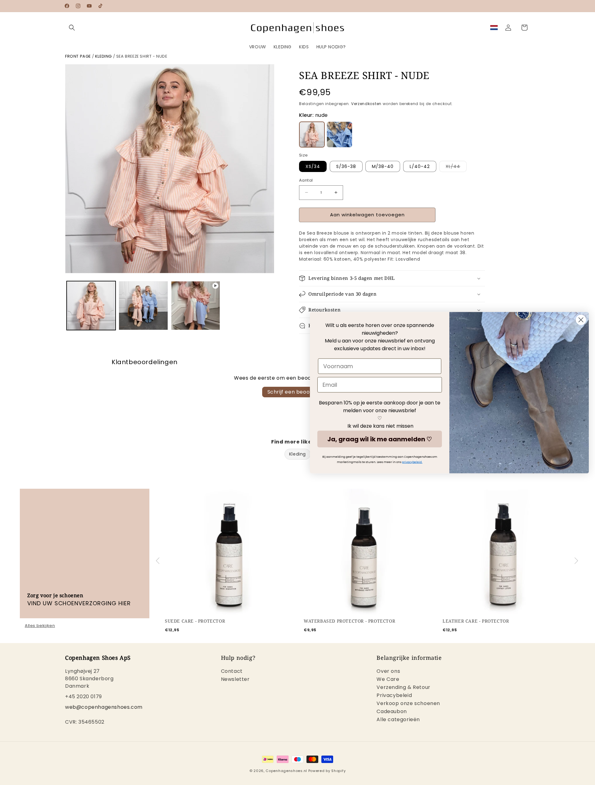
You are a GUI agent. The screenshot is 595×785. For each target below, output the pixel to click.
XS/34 (313, 166)
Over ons (388, 672)
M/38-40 (383, 166)
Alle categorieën (398, 719)
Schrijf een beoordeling (297, 391)
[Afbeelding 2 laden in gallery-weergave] (143, 305)
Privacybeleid (394, 695)
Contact (232, 672)
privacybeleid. (412, 462)
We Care (388, 679)
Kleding (103, 56)
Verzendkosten (366, 103)
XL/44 (456, 167)
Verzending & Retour (403, 687)
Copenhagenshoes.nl (286, 770)
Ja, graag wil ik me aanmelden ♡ (379, 438)
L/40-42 (420, 166)
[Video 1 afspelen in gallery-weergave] (195, 305)
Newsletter (235, 679)
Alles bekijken (40, 625)
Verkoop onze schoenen (408, 703)
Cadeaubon (392, 711)
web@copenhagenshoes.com (104, 707)
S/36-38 (346, 166)
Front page (78, 56)
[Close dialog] (580, 319)
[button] (72, 27)
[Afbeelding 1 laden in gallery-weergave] (91, 305)
